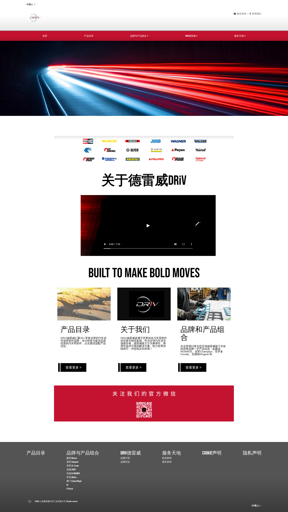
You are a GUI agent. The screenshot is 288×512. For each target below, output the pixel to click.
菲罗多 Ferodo (72, 465)
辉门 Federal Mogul (74, 481)
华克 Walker (71, 477)
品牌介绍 (125, 458)
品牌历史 (125, 461)
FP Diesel (69, 488)
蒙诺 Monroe (71, 458)
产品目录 (88, 36)
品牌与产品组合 (138, 36)
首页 (44, 36)
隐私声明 (252, 452)
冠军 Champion (72, 461)
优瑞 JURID (71, 469)
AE (67, 484)
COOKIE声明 (212, 452)
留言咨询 (241, 13)
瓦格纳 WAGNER (73, 473)
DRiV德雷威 (190, 36)
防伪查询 (167, 458)
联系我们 (257, 13)
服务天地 (239, 36)
